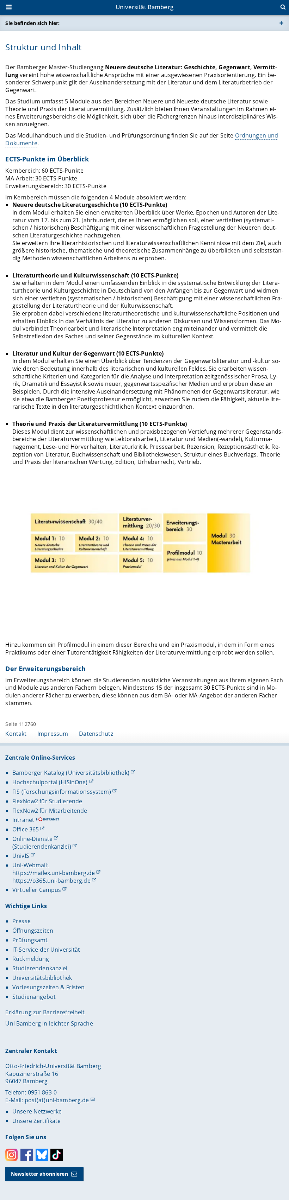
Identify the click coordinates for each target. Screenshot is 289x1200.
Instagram (11, 1155)
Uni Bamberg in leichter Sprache (49, 1023)
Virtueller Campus (36, 890)
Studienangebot (34, 997)
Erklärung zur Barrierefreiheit (45, 1012)
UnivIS (20, 856)
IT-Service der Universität (46, 949)
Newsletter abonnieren (39, 1173)
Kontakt (15, 734)
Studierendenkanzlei (40, 968)
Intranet (23, 820)
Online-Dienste (32, 839)
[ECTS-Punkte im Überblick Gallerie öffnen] (144, 549)
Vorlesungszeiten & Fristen (48, 987)
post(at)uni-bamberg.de (57, 1100)
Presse (21, 921)
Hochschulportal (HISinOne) (50, 782)
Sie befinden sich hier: (32, 23)
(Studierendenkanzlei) (41, 846)
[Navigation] (9, 7)
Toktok (56, 1155)
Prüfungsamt (30, 940)
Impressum (52, 734)
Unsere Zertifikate (36, 1121)
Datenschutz (96, 734)
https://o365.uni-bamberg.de (51, 881)
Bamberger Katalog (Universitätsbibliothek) (70, 773)
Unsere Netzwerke (37, 1111)
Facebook (26, 1155)
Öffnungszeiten (32, 930)
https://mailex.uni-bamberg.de (53, 873)
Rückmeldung (30, 959)
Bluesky (42, 1155)
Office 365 (25, 829)
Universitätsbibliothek (42, 978)
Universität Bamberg (144, 7)
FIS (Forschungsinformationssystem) (61, 792)
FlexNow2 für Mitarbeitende (49, 811)
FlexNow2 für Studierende (47, 801)
